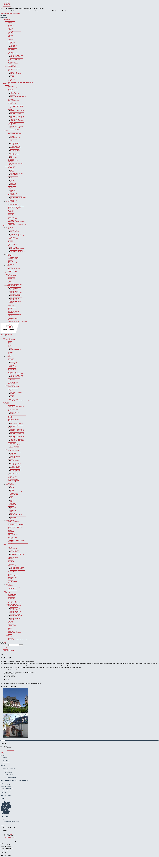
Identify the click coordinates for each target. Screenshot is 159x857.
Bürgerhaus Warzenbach (15, 301)
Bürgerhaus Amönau (15, 290)
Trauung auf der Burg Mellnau (17, 120)
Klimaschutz (13, 183)
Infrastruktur (5, 272)
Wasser (12, 180)
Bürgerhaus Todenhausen (16, 297)
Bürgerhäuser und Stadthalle (14, 287)
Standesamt (10, 109)
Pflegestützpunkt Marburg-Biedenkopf (16, 221)
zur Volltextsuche (6, 6)
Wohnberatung (11, 217)
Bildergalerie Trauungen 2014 (17, 117)
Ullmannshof (11, 223)
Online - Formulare (14, 129)
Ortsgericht (10, 211)
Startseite (5, 647)
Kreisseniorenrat (11, 61)
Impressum (5, 759)
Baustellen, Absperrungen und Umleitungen (17, 321)
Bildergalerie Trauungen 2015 (17, 116)
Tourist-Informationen (12, 271)
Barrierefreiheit (6, 762)
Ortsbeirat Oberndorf (14, 154)
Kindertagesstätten (12, 307)
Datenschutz (6, 757)
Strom (11, 170)
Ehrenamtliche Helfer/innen (14, 59)
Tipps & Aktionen (14, 174)
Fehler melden (6, 760)
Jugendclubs (11, 305)
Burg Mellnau (11, 255)
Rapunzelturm (11, 264)
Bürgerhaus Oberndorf (15, 294)
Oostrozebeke (13, 45)
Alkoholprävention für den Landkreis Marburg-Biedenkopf (20, 82)
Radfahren (10, 240)
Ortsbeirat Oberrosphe (15, 146)
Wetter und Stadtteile (10, 21)
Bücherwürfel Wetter (12, 312)
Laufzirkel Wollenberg (13, 238)
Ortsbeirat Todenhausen (15, 147)
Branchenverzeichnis (12, 275)
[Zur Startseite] (9, 333)
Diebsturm (10, 260)
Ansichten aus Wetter (12, 48)
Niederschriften (13, 139)
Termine (12, 76)
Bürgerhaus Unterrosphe (15, 300)
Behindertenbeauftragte (13, 204)
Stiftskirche (10, 261)
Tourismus (7, 265)
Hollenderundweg (14, 233)
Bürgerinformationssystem (13, 132)
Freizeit (4, 226)
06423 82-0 (11, 774)
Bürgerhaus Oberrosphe (15, 295)
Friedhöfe (10, 315)
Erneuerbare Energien (13, 176)
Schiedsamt (10, 214)
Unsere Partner (11, 277)
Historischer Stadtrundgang (14, 268)
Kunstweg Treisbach (12, 263)
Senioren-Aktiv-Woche (13, 53)
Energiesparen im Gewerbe (16, 173)
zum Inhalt (5, 1)
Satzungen (10, 98)
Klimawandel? (13, 193)
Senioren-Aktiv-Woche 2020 (16, 55)
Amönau (10, 22)
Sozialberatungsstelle (13, 216)
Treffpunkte (10, 52)
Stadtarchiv (10, 309)
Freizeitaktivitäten (9, 227)
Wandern (10, 228)
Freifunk (9, 281)
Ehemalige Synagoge (13, 258)
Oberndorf (10, 26)
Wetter (9, 36)
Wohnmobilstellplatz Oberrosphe (17, 251)
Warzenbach (10, 35)
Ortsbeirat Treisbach (14, 149)
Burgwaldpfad (13, 230)
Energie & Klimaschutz (10, 166)
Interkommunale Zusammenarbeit (15, 163)
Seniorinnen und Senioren (11, 51)
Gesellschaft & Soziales (10, 66)
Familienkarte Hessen (13, 80)
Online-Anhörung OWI (15, 127)
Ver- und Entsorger (12, 123)
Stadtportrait (8, 38)
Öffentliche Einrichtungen (11, 285)
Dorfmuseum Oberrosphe (13, 257)
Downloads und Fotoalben (16, 73)
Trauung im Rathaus (14, 119)
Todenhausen (11, 32)
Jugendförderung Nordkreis (14, 68)
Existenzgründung (12, 282)
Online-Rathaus (11, 125)
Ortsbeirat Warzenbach (15, 152)
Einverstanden (3, 17)
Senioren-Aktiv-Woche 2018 (16, 58)
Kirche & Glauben (12, 79)
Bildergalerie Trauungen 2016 (17, 115)
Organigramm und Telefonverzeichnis (16, 88)
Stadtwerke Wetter (7, 820)
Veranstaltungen (11, 245)
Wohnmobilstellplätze (12, 247)
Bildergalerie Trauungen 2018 (17, 112)
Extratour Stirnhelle (14, 231)
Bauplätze (12, 107)
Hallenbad (10, 241)
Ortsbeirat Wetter (14, 153)
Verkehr (7, 317)
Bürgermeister (11, 159)
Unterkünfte (10, 267)
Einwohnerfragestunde (15, 137)
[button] (5, 642)
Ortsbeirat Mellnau (14, 143)
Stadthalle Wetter (14, 288)
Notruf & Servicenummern (13, 203)
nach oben (2, 754)
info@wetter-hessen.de (10, 777)
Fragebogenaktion (14, 63)
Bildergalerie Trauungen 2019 (17, 110)
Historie (12, 75)
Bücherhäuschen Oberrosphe (14, 314)
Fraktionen (12, 136)
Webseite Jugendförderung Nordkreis (11, 821)
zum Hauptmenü (6, 3)
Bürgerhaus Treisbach (15, 298)
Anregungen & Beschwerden (16, 126)
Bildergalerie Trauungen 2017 (17, 113)
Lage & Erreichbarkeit (13, 318)
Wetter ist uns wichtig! (13, 69)
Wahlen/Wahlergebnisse (13, 162)
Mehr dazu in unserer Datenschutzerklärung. (10, 13)
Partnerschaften (11, 42)
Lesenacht (12, 95)
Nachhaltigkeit (13, 184)
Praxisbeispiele (11, 194)
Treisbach (10, 29)
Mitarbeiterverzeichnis (13, 90)
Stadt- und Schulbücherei (13, 311)
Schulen (10, 308)
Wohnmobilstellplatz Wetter (16, 250)
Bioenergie (12, 181)
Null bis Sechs (11, 210)
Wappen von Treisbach (15, 31)
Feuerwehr (10, 302)
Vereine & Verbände (12, 244)
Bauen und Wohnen (12, 103)
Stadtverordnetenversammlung (14, 133)
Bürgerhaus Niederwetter (15, 292)
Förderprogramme (12, 186)
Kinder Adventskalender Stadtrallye (18, 96)
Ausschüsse (13, 135)
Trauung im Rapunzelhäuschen (17, 122)
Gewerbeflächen (11, 278)
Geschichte (10, 41)
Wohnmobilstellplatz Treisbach (17, 248)
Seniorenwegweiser (12, 65)
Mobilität (12, 171)
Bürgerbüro (10, 89)
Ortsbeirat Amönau (14, 142)
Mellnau (9, 24)
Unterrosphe (10, 34)
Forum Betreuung (12, 220)
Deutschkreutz (13, 43)
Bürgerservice (6, 83)
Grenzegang (10, 70)
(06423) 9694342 (10, 750)
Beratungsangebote (9, 201)
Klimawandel (11, 187)
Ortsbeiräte (10, 140)
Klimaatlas (12, 190)
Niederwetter (11, 25)
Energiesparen (11, 167)
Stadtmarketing (11, 92)
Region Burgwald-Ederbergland (15, 284)
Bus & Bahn (10, 319)
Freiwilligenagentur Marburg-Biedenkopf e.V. (18, 224)
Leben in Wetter (6, 19)
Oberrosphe (10, 28)
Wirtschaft (7, 274)
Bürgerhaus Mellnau (14, 291)
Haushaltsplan (11, 99)
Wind (11, 179)
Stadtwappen (11, 39)
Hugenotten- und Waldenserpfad (17, 235)
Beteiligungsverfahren (18, 106)
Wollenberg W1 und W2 (15, 234)
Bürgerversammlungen (13, 160)
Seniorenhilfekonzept (12, 62)
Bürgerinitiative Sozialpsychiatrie (15, 208)
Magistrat (10, 156)
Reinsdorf (12, 46)
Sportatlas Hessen (12, 253)
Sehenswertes (8, 254)
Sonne (11, 177)
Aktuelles (12, 78)
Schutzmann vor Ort (12, 218)
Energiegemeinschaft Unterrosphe (18, 197)
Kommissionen (13, 157)
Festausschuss (13, 72)
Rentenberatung (11, 213)
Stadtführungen (11, 270)
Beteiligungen (11, 102)
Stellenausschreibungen (13, 100)
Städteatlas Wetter (12, 49)
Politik (6, 130)
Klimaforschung (13, 189)
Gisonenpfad (13, 237)
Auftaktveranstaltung (14, 93)
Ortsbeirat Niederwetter (15, 144)
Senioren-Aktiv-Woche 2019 (16, 56)
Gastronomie (11, 243)
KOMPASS (10, 164)
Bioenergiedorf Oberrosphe (16, 196)
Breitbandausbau (12, 280)
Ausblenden (3, 15)
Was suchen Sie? (4, 645)
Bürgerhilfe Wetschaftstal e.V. (14, 207)
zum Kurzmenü (6, 4)
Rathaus (7, 85)
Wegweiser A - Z (11, 86)
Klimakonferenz (13, 199)
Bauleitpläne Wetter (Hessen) (16, 105)
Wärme (12, 169)
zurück (1, 752)
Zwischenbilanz (13, 200)
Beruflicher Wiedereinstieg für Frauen (16, 206)
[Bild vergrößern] (81, 701)
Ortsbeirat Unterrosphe (15, 150)
